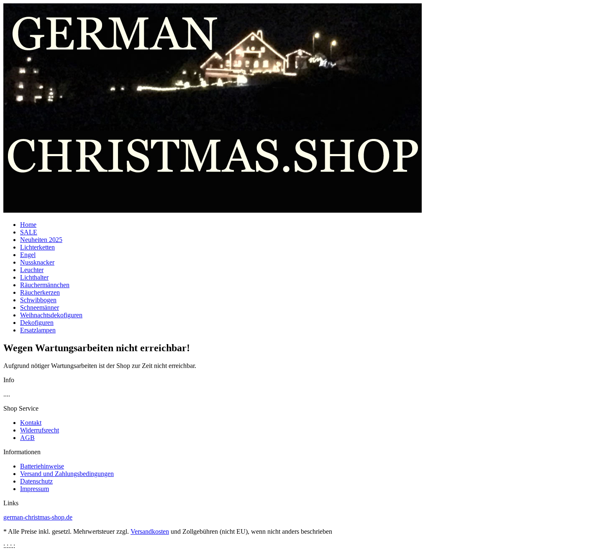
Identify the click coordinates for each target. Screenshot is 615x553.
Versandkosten (150, 531)
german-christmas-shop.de (37, 517)
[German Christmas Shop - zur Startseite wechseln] (212, 210)
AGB (27, 437)
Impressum (34, 488)
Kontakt (30, 422)
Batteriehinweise (42, 466)
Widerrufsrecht (39, 430)
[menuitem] (316, 225)
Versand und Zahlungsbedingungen (67, 473)
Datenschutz (36, 481)
